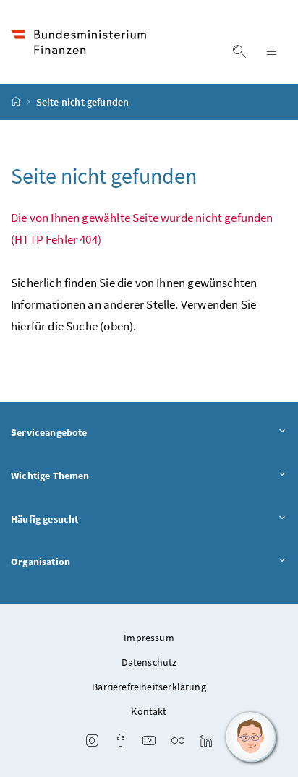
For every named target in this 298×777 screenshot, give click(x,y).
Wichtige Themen (50, 475)
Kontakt (148, 711)
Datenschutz (149, 662)
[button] (251, 737)
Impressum (149, 637)
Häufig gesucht (44, 518)
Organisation (40, 561)
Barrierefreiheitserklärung (149, 686)
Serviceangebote (49, 432)
